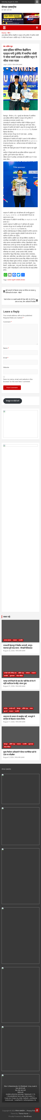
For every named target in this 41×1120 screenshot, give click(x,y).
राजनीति (21, 640)
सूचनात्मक (12, 675)
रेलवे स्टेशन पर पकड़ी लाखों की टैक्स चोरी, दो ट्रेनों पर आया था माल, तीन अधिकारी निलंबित (20, 300)
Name (6, 348)
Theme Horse (23, 1114)
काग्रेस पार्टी (12, 708)
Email (5, 358)
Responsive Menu (37, 2)
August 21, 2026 (9, 686)
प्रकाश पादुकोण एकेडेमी (13, 280)
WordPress (28, 1116)
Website (6, 367)
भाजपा (31, 708)
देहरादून (18, 708)
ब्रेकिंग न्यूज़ (9, 46)
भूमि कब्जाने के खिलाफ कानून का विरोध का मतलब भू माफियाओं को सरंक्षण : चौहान (20, 291)
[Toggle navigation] (4, 27)
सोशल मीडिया (19, 675)
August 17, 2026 (9, 722)
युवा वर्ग (5, 711)
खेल (4, 46)
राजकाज (15, 640)
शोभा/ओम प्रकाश (17, 64)
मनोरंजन (28, 673)
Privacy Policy (32, 1111)
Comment (7, 322)
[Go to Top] (37, 1110)
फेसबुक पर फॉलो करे (12, 401)
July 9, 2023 (7, 64)
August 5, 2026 (8, 757)
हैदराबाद (23, 280)
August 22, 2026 (9, 651)
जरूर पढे (6, 616)
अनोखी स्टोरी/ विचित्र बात (10, 673)
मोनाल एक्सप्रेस (9, 7)
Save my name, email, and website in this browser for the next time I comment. (18, 380)
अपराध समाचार (7, 640)
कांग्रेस (5, 708)
